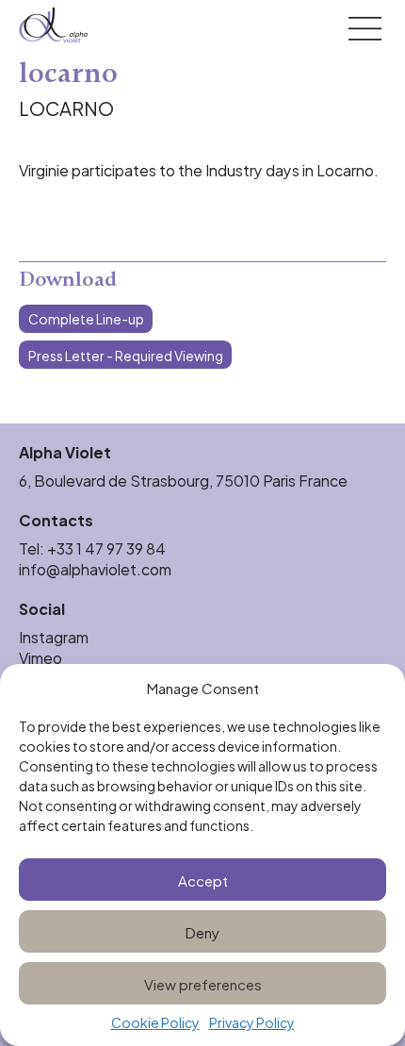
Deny (202, 931)
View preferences (203, 983)
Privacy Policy (252, 1023)
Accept (203, 879)
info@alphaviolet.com (95, 568)
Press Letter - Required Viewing (125, 355)
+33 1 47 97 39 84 (108, 547)
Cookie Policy (155, 1023)
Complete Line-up (86, 318)
